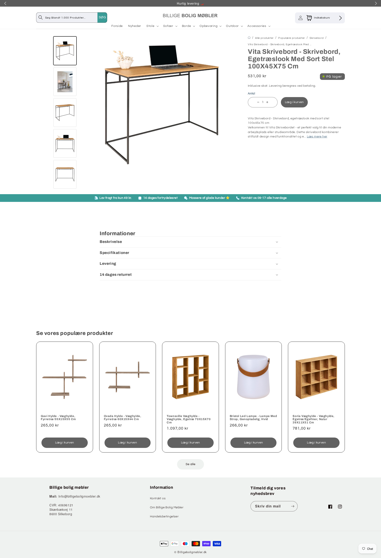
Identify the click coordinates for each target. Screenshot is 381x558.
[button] (152, 26)
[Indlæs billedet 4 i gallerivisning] (65, 143)
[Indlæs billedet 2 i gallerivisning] (65, 81)
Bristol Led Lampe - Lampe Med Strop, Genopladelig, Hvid (253, 418)
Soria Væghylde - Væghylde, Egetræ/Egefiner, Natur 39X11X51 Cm (313, 419)
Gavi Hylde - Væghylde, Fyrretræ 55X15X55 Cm (58, 418)
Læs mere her (317, 136)
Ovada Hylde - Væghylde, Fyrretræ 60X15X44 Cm (122, 418)
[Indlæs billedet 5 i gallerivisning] (65, 174)
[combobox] (76, 18)
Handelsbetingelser (164, 516)
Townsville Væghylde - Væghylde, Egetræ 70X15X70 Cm (189, 419)
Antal (251, 93)
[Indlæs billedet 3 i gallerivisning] (65, 112)
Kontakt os (158, 498)
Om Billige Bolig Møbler (166, 507)
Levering (275, 85)
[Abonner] (292, 506)
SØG (102, 17)
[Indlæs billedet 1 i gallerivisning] (65, 50)
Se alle (191, 464)
